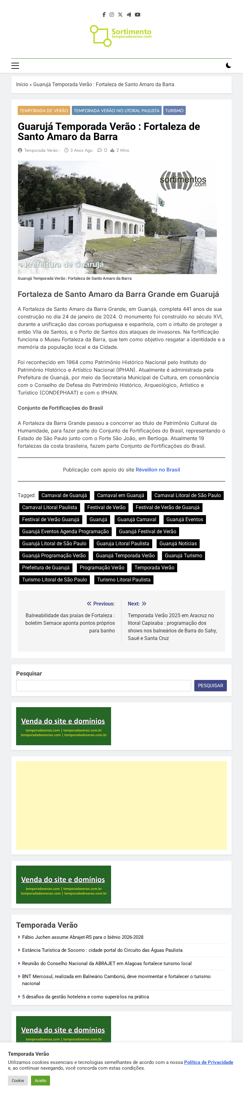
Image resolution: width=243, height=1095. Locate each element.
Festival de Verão (106, 507)
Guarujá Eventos (184, 519)
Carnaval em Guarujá (120, 495)
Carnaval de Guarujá (64, 495)
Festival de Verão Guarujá (50, 519)
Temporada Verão (154, 568)
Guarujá (98, 519)
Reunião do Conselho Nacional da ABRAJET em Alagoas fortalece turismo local (107, 963)
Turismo (174, 110)
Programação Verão (102, 568)
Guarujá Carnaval (136, 519)
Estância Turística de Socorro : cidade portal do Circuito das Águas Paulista (102, 950)
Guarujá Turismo (183, 556)
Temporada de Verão (44, 110)
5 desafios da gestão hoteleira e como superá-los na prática (85, 997)
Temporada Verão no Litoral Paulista (116, 110)
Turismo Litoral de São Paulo (54, 580)
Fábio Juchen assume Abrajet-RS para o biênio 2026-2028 (82, 937)
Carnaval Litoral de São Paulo (187, 495)
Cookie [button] (18, 1080)
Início (22, 84)
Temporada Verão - (42, 150)
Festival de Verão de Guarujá (168, 507)
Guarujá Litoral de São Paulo (54, 544)
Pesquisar (29, 673)
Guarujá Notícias (178, 544)
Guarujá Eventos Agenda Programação (65, 531)
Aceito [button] (40, 1080)
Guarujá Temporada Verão (125, 556)
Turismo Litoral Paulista (124, 580)
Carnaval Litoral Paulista (49, 507)
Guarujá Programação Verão (54, 556)
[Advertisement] (121, 805)
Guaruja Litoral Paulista (123, 544)
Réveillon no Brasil (158, 469)
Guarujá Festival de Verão (147, 531)
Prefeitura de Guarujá (46, 568)
